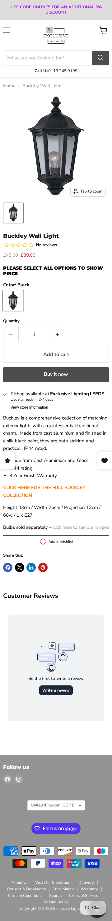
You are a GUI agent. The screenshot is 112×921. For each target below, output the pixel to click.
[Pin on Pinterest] (43, 567)
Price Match (63, 889)
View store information (29, 407)
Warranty (89, 889)
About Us (20, 882)
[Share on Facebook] (7, 567)
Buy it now (56, 374)
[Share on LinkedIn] (31, 567)
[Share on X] (19, 567)
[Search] (100, 58)
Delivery (86, 882)
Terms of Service (83, 895)
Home (9, 86)
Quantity (11, 321)
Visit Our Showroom (53, 882)
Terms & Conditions (24, 895)
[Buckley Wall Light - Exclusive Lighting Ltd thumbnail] (13, 213)
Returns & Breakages (26, 889)
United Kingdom (53, 805)
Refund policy (56, 902)
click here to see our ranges (80, 527)
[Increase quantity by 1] (58, 334)
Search (55, 895)
